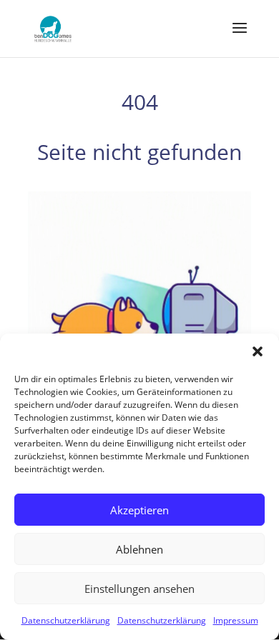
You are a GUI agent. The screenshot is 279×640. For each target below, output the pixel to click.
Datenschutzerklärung (65, 620)
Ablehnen (139, 549)
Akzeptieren (139, 510)
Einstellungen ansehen (139, 588)
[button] (257, 351)
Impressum (235, 620)
